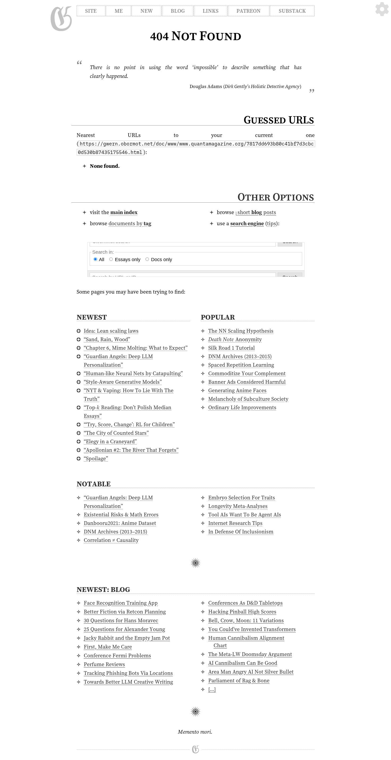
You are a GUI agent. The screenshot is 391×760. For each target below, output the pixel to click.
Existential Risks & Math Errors (121, 514)
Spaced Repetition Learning (241, 365)
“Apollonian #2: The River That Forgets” (131, 450)
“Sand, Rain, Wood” (107, 339)
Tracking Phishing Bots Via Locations (128, 673)
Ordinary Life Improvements (242, 407)
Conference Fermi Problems (117, 655)
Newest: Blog (103, 589)
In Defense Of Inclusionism (240, 531)
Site (91, 11)
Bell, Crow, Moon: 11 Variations (246, 620)
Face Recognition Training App (121, 603)
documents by (130, 223)
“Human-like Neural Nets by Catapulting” (133, 373)
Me (119, 11)
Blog (178, 11)
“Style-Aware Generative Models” (123, 382)
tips (271, 223)
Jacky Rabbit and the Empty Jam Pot (127, 638)
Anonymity (235, 339)
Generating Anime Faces (237, 390)
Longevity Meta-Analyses (238, 506)
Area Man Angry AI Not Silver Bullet (251, 671)
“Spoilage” (96, 458)
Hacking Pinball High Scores (242, 611)
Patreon (248, 11)
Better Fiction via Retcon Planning (125, 611)
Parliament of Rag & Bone (238, 680)
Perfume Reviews (104, 664)
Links (211, 11)
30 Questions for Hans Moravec (121, 620)
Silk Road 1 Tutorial (231, 348)
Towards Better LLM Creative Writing (128, 682)
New (146, 11)
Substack (292, 11)
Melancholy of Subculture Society (248, 399)
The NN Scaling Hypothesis (240, 331)
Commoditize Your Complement (247, 373)
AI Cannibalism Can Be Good (242, 663)
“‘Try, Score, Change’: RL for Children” (129, 424)
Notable (94, 484)
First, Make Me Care (108, 646)
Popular (218, 317)
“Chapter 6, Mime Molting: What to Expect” (136, 348)
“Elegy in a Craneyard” (110, 441)
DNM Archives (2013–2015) (240, 356)
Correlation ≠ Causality (111, 540)
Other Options (276, 197)
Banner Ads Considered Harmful (247, 382)
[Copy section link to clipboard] (319, 197)
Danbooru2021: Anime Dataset (120, 523)
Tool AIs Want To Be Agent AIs (244, 514)
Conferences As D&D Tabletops (245, 603)
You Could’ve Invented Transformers (252, 629)
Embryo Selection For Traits (241, 497)
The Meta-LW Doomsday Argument (250, 654)
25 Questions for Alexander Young (124, 629)
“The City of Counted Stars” (116, 433)
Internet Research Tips (235, 523)
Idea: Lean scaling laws (111, 331)
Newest (92, 317)
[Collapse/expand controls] (382, 9)
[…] (212, 689)
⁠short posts (257, 212)
